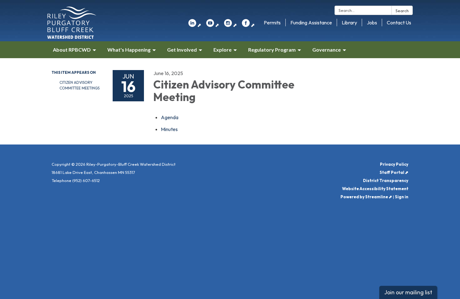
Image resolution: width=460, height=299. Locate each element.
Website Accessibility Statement (375, 188)
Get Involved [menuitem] (182, 50)
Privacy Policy (394, 164)
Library (349, 22)
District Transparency (385, 180)
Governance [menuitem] (326, 50)
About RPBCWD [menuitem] (72, 50)
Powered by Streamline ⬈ (366, 196)
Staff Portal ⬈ (394, 172)
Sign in (401, 196)
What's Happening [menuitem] (129, 50)
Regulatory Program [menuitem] (272, 50)
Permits (272, 22)
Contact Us (399, 22)
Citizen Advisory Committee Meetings (79, 85)
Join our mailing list (408, 292)
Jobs (372, 22)
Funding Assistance (311, 22)
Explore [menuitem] (222, 50)
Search (402, 10)
